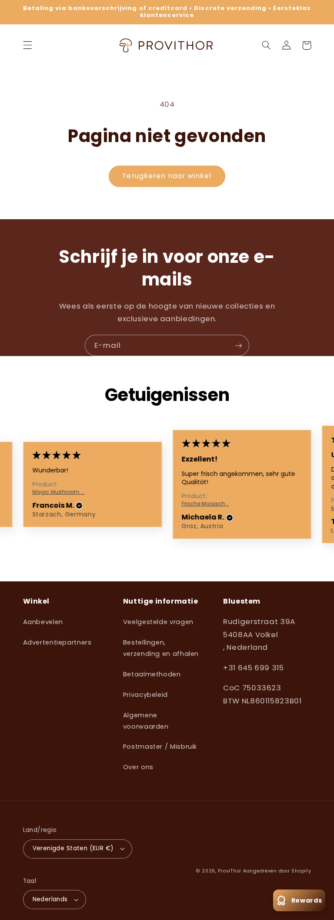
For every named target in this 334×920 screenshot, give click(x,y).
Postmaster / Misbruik (160, 746)
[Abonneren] (239, 345)
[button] (27, 45)
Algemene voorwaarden (146, 721)
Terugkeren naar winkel (166, 176)
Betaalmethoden (152, 674)
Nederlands (50, 899)
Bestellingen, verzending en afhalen (161, 648)
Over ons (138, 767)
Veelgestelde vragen (158, 622)
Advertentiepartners (57, 642)
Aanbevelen (43, 622)
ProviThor (229, 871)
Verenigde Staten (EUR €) (73, 848)
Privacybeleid (145, 694)
